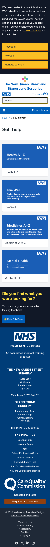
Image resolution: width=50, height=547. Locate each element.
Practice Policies (25, 457)
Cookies (25, 532)
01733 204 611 (31, 395)
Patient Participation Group (25, 453)
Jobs (25, 448)
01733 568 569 (31, 427)
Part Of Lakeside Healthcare (25, 466)
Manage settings (14, 64)
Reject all (10, 55)
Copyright (25, 535)
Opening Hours (25, 440)
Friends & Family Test (25, 462)
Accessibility (25, 528)
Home (4, 118)
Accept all (10, 46)
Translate (37, 94)
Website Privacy (25, 525)
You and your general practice (25, 470)
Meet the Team (25, 444)
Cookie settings (32, 30)
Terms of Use (25, 522)
